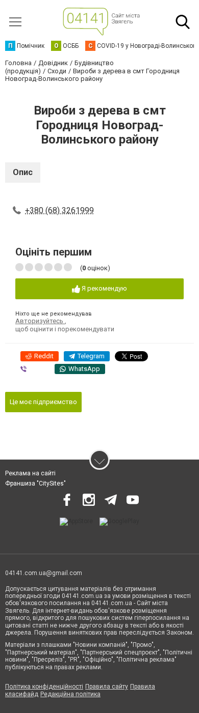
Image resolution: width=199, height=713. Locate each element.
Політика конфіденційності (44, 686)
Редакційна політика (70, 694)
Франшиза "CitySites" (35, 483)
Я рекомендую (103, 288)
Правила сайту (106, 686)
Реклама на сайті (30, 473)
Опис (23, 172)
